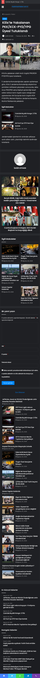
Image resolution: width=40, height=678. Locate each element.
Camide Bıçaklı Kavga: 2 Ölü (14, 2)
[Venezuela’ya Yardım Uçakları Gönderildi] (8, 574)
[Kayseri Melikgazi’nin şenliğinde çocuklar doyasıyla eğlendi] (8, 558)
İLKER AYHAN (9, 36)
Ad (3, 346)
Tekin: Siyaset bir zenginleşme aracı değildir (26, 508)
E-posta (5, 354)
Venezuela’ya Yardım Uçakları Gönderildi (24, 572)
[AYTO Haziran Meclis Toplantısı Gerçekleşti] (8, 440)
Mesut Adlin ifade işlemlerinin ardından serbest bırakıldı (24, 528)
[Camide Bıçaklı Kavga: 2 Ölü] (7, 116)
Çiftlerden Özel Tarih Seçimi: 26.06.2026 (29, 277)
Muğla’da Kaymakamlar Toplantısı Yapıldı (25, 517)
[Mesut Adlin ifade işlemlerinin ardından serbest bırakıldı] (8, 529)
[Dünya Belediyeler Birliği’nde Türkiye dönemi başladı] (8, 549)
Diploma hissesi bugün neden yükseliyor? (18, 566)
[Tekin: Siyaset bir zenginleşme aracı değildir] (8, 510)
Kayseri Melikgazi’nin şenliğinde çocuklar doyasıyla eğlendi (24, 557)
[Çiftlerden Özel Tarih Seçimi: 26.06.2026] (29, 269)
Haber (13, 14)
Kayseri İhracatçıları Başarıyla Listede (17, 446)
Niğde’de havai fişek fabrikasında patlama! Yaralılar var (10, 278)
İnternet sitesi (6, 362)
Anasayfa (7, 14)
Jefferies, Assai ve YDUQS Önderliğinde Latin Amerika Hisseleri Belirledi (19, 400)
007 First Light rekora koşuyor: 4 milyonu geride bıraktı (26, 409)
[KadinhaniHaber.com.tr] (20, 6)
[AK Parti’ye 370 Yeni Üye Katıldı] (7, 126)
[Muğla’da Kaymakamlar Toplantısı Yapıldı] (8, 519)
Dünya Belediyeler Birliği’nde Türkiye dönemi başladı (27, 547)
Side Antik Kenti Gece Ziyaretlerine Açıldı (10, 257)
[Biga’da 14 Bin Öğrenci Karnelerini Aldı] (29, 291)
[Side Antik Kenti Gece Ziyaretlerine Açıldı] (10, 249)
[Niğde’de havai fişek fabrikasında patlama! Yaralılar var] (10, 269)
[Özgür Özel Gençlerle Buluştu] (29, 249)
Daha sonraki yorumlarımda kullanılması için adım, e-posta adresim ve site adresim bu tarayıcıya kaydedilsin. (20, 373)
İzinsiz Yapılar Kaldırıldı (7, 288)
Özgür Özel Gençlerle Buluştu (29, 257)
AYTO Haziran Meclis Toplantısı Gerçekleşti (24, 438)
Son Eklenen (20, 392)
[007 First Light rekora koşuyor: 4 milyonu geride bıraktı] (8, 410)
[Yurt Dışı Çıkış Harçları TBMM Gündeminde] (8, 539)
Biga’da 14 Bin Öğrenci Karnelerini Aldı (29, 299)
